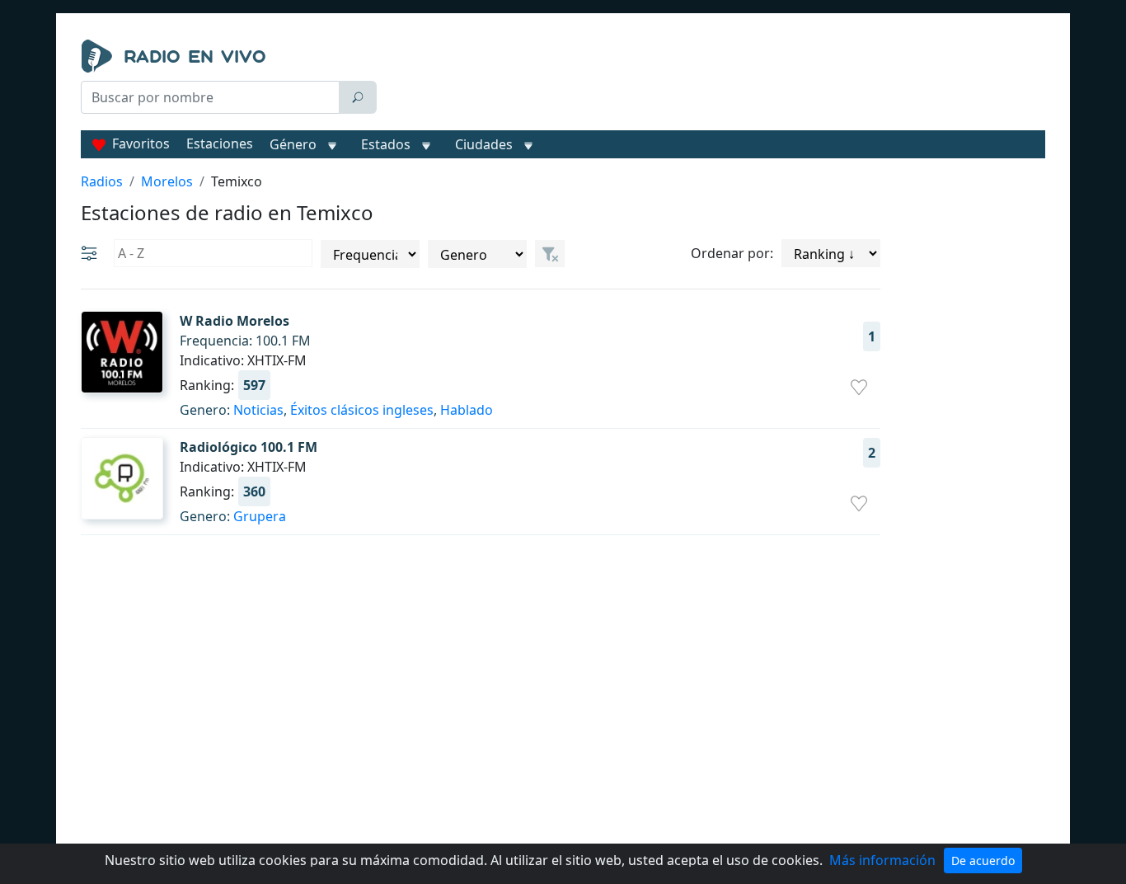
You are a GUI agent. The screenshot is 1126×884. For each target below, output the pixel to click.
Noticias (258, 410)
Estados (386, 144)
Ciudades (484, 144)
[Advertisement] (714, 81)
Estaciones (219, 143)
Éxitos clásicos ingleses (362, 410)
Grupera (259, 516)
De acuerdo (983, 860)
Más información (882, 860)
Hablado (466, 410)
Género (293, 144)
